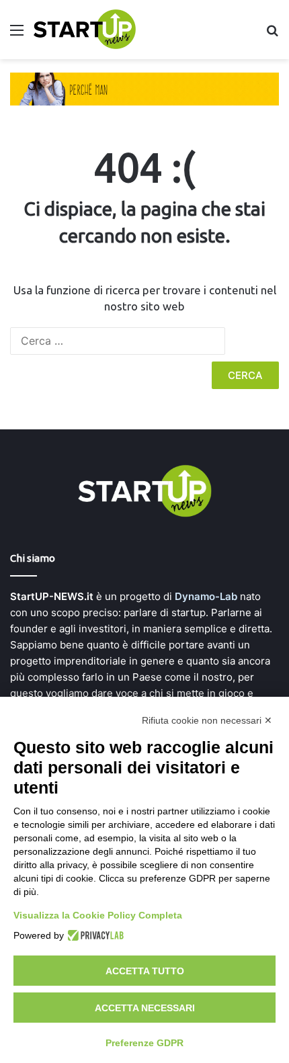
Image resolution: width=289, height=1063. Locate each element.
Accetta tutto (145, 971)
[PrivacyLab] (94, 935)
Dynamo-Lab (206, 596)
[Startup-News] (85, 29)
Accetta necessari (145, 1008)
